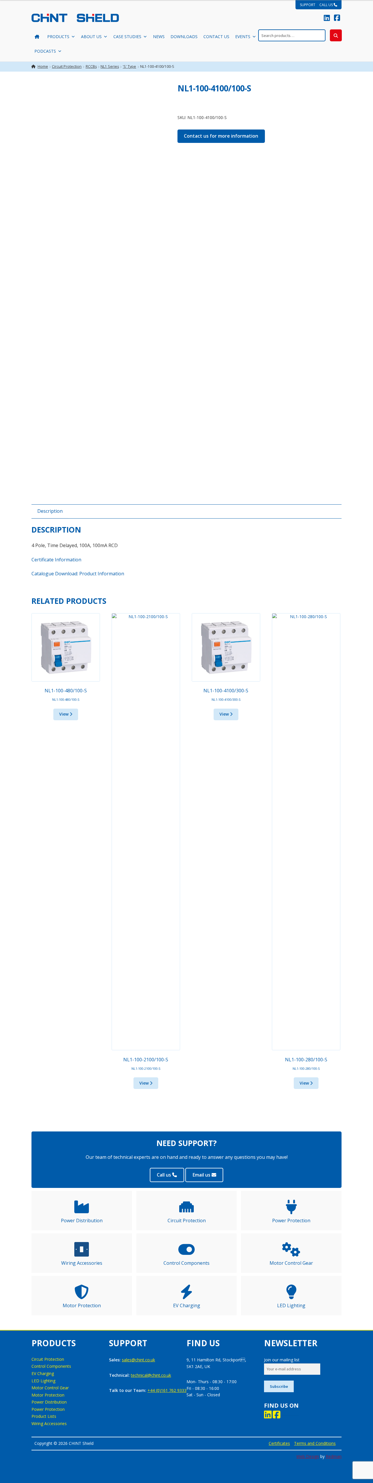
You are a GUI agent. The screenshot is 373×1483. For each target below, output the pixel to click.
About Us (91, 36)
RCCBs (91, 66)
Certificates (279, 1443)
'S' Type (129, 66)
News (159, 36)
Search (336, 35)
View (64, 714)
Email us (202, 1175)
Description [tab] (50, 511)
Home (43, 66)
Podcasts (45, 51)
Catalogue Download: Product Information (77, 573)
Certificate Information (56, 559)
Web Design (307, 1456)
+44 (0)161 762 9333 (166, 1390)
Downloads (184, 36)
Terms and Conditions (315, 1443)
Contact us (216, 36)
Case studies (127, 36)
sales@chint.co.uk (138, 1360)
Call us (326, 4)
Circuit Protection (67, 66)
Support (307, 4)
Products (58, 36)
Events (242, 36)
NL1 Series (110, 66)
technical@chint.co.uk (151, 1375)
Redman (334, 1456)
